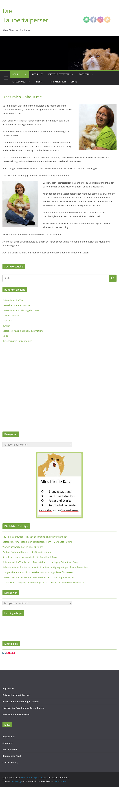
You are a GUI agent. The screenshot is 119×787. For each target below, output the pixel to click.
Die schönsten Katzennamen (17, 340)
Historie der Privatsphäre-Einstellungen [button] (23, 708)
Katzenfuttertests (59, 74)
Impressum (8, 688)
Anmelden (7, 743)
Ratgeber (84, 74)
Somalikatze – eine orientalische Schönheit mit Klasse (30, 557)
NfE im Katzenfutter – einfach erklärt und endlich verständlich (34, 536)
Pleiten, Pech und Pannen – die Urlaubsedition (26, 552)
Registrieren (8, 736)
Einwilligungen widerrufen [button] (16, 714)
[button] (25, 74)
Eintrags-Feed (9, 749)
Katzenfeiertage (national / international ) (23, 330)
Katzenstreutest (10, 315)
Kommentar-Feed (11, 755)
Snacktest (7, 320)
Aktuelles (37, 74)
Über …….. (17, 74)
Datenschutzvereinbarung (16, 695)
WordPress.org (10, 762)
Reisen (38, 81)
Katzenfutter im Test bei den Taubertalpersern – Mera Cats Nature (37, 541)
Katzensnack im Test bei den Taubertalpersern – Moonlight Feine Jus (38, 577)
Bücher (6, 325)
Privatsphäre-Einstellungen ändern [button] (20, 701)
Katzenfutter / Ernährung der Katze (20, 310)
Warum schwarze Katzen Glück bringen (22, 546)
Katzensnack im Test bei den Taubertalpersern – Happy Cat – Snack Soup (40, 562)
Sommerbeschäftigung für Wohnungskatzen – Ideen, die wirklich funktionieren (43, 582)
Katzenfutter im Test (13, 300)
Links (74, 81)
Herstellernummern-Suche (16, 305)
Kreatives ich (58, 81)
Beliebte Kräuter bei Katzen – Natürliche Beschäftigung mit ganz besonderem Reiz (45, 567)
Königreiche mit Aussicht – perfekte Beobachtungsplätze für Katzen (37, 572)
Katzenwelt (19, 81)
